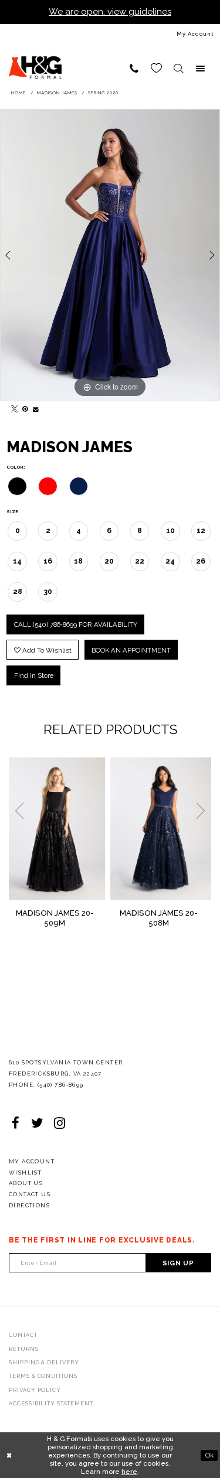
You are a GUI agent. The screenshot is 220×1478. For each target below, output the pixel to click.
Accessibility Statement (51, 1403)
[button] (178, 68)
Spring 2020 (103, 92)
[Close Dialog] (9, 1455)
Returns (24, 1349)
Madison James (57, 92)
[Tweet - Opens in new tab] (12, 406)
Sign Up (178, 1263)
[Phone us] (134, 68)
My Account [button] (195, 33)
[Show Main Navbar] (200, 68)
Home (18, 92)
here (129, 1471)
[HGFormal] (35, 62)
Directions (29, 1205)
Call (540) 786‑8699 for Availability (75, 624)
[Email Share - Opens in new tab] (34, 406)
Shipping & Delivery (44, 1362)
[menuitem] (110, 33)
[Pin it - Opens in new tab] (23, 406)
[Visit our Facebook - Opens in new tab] (16, 1123)
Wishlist (25, 1172)
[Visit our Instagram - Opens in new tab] (60, 1123)
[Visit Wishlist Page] (156, 68)
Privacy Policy (35, 1390)
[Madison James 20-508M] (161, 828)
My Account (32, 1161)
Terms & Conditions (43, 1376)
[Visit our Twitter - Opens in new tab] (37, 1123)
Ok (209, 1454)
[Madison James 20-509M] (57, 828)
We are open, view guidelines (110, 11)
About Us (26, 1183)
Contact (23, 1335)
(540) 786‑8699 (61, 1084)
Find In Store (33, 675)
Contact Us (29, 1194)
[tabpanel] (110, 255)
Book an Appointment (131, 650)
